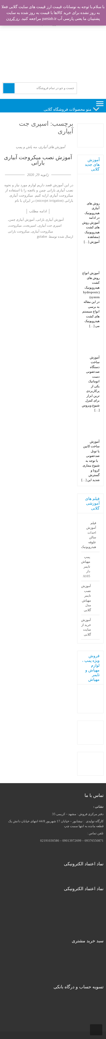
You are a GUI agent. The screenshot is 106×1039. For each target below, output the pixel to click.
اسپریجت (30, 225)
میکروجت (15, 225)
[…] (86, 242)
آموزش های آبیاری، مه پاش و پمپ (40, 147)
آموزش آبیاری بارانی (50, 219)
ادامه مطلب (38, 211)
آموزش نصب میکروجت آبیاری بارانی (38, 160)
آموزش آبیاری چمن (22, 219)
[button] (67, 109)
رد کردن (13, 18)
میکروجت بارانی (19, 231)
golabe (42, 236)
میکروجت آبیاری (42, 231)
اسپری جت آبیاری (50, 225)
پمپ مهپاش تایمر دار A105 (85, 566)
